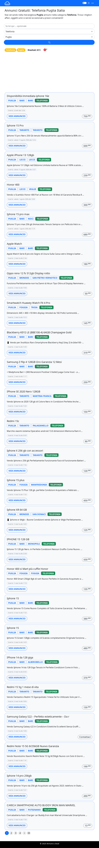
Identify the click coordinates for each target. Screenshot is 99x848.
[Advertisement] (49, 72)
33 (29, 833)
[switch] (84, 3)
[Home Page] (7, 3)
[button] (49, 42)
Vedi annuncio (17, 116)
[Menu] (92, 3)
